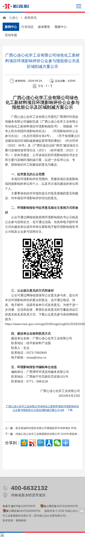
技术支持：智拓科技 (14, 520)
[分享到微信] (57, 442)
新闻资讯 (30, 17)
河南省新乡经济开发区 (28, 495)
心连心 (13, 17)
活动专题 (11, 35)
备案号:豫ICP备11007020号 (19, 506)
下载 (70, 410)
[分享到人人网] (49, 442)
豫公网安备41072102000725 (61, 506)
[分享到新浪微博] (32, 442)
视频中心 (60, 26)
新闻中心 (11, 26)
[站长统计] (2, 534)
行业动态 (27, 26)
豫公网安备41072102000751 (23, 510)
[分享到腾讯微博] (40, 442)
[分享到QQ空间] (24, 442)
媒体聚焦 (44, 26)
